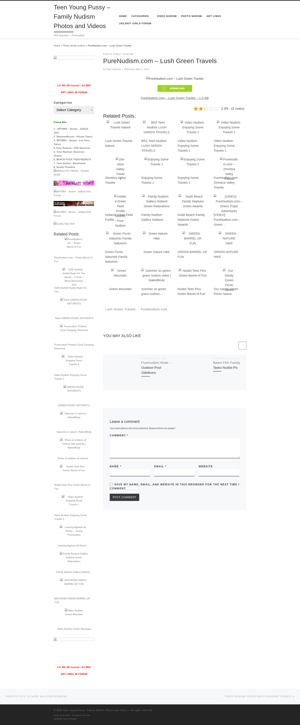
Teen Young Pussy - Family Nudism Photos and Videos (95, 710)
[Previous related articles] (234, 346)
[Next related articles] (242, 346)
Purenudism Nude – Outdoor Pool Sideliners (156, 367)
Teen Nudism (113, 69)
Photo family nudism (74, 45)
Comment (119, 435)
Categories (63, 102)
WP (67, 715)
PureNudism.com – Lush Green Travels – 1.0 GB (175, 98)
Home (57, 45)
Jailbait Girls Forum (65, 719)
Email (160, 466)
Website (206, 466)
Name (115, 466)
